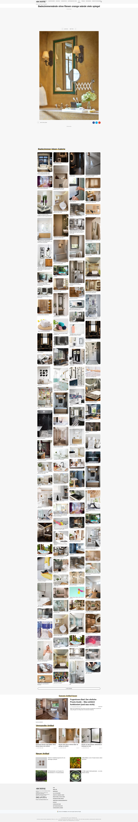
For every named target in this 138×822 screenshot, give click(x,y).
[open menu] (101, 1)
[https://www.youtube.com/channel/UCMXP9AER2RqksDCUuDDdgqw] (96, 792)
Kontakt (55, 802)
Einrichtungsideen (96, 1)
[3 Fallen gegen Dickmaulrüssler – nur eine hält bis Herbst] (75, 776)
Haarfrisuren (51, 1)
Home (37, 4)
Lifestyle (45, 1)
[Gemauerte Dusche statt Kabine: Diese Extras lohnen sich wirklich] (46, 735)
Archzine (41, 2)
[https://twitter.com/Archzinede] (98, 792)
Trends (83, 1)
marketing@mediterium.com (43, 799)
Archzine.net (41, 789)
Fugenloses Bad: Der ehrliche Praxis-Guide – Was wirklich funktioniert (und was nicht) (83, 702)
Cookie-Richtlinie (57, 804)
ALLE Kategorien (56, 793)
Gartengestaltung (72, 1)
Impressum (55, 791)
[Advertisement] (69, 17)
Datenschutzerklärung (58, 798)
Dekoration (64, 1)
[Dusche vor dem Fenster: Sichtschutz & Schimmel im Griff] (92, 735)
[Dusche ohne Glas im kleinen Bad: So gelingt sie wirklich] (69, 735)
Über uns (55, 789)
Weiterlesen (43, 122)
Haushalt (58, 1)
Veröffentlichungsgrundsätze (60, 800)
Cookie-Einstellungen (58, 807)
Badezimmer (44, 4)
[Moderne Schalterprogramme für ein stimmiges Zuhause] (41, 763)
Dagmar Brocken (76, 706)
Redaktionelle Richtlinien (59, 796)
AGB (54, 787)
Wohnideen (88, 1)
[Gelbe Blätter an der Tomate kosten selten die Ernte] (75, 763)
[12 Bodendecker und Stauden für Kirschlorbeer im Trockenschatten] (41, 776)
